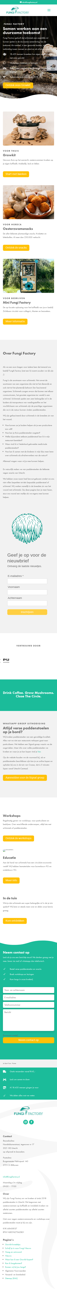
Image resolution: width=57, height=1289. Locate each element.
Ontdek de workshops (18, 838)
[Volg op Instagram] (25, 1122)
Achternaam (15, 598)
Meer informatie (15, 321)
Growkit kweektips (12, 1244)
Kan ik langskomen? (13, 1263)
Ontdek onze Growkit (18, 85)
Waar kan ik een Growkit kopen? (19, 1259)
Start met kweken (16, 174)
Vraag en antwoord (13, 1252)
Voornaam (14, 587)
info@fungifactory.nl (11, 1176)
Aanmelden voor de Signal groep (25, 777)
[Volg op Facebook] (31, 1122)
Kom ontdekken (15, 921)
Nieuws (8, 1255)
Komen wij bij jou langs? (15, 1267)
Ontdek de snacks (16, 247)
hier (39, 751)
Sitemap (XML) (11, 1278)
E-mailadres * (16, 576)
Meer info (11, 880)
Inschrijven (27, 612)
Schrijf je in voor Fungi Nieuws (18, 1248)
